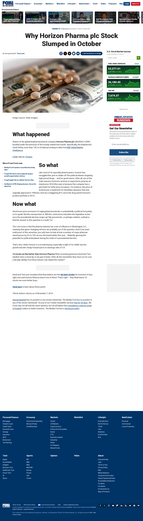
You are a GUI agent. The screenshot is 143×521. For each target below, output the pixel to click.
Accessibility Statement (106, 481)
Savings (5, 432)
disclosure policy (72, 308)
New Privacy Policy (29, 505)
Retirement (7, 440)
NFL (27, 459)
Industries (53, 440)
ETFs (52, 434)
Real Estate (84, 4)
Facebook (61, 53)
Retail (52, 442)
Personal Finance (22, 4)
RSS (126, 505)
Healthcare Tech (8, 470)
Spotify (134, 505)
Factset (69, 507)
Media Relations (103, 473)
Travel (100, 426)
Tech (95, 4)
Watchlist (61, 4)
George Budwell (19, 300)
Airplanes (101, 432)
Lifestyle (71, 4)
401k (4, 437)
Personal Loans (8, 429)
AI (3, 475)
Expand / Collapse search (121, 4)
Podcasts (113, 4)
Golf (27, 475)
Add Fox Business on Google (92, 53)
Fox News (101, 483)
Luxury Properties (128, 426)
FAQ (99, 470)
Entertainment (103, 421)
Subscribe (123, 152)
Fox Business (8, 3)
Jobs (99, 462)
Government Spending (34, 421)
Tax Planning (7, 442)
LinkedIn (121, 505)
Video (103, 4)
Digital (5, 459)
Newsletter (130, 505)
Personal (125, 421)
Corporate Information (106, 475)
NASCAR (29, 467)
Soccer (28, 473)
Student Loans (8, 424)
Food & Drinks (102, 434)
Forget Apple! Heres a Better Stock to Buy (19, 180)
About (100, 455)
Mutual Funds (55, 448)
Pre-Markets (54, 445)
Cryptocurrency (55, 426)
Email (78, 53)
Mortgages (6, 421)
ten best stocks (67, 274)
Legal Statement (29, 509)
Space (5, 478)
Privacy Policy (117, 160)
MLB (28, 465)
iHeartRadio (138, 505)
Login (127, 4)
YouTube (113, 505)
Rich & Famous (103, 424)
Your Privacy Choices (48, 505)
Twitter (65, 53)
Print (74, 53)
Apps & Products (104, 492)
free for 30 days (81, 303)
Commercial (126, 424)
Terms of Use (128, 160)
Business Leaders (56, 437)
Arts (99, 437)
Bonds (52, 432)
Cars (99, 429)
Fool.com (20, 53)
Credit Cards (7, 426)
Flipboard (117, 505)
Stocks (52, 421)
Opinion (53, 455)
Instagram (109, 505)
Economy (38, 4)
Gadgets (6, 465)
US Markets (54, 424)
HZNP (15, 157)
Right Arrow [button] (139, 17)
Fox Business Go (103, 489)
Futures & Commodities (58, 429)
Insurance (6, 434)
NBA (28, 462)
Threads (69, 53)
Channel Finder (103, 459)
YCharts (28, 157)
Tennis (28, 478)
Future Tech (7, 473)
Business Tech (8, 467)
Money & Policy (31, 424)
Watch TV (135, 4)
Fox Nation (101, 486)
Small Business (31, 426)
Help (59, 505)
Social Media (7, 462)
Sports (29, 455)
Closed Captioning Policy (106, 478)
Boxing (28, 470)
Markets (49, 4)
